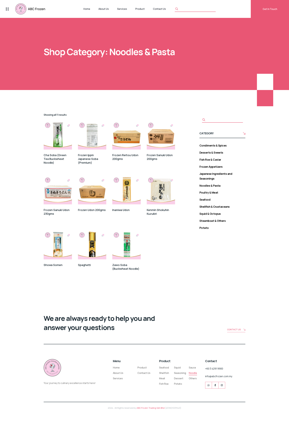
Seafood (164, 367)
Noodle (193, 373)
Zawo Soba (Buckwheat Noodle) (125, 266)
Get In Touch (270, 9)
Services (122, 9)
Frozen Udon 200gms (92, 210)
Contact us (234, 329)
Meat (162, 378)
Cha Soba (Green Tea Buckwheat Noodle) (55, 158)
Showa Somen (53, 265)
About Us (103, 9)
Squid (177, 367)
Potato (178, 383)
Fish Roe (164, 383)
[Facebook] (215, 385)
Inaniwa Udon (121, 210)
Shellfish (164, 373)
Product (140, 9)
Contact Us (159, 9)
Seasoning (180, 373)
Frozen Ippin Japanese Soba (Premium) (88, 158)
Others (193, 378)
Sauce (192, 367)
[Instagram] (222, 385)
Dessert (178, 378)
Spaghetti (84, 265)
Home (86, 9)
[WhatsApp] (208, 385)
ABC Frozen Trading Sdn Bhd (151, 407)
